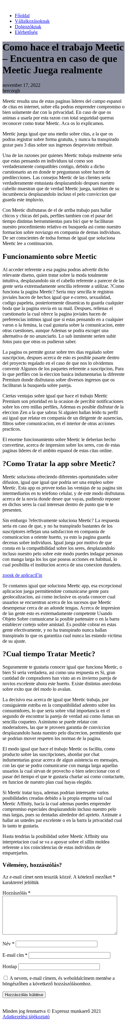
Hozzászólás (16, 892)
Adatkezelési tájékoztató (26, 1016)
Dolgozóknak (28, 26)
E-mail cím (14, 955)
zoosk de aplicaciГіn (22, 575)
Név (8, 943)
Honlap (9, 966)
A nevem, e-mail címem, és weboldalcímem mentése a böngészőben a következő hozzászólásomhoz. (58, 981)
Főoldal (22, 15)
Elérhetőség (26, 32)
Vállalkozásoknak (32, 21)
